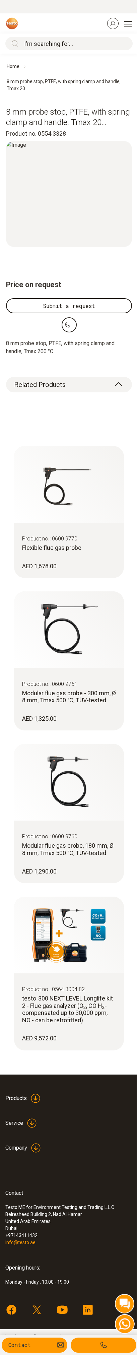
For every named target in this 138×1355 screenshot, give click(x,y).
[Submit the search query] (13, 44)
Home (13, 66)
